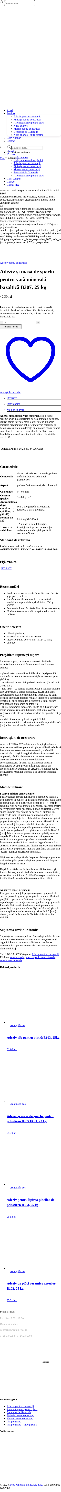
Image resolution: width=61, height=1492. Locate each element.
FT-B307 (6, 568)
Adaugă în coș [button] (18, 1025)
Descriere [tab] (12, 397)
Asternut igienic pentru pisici (22, 1409)
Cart (2, 158)
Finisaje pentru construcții (20, 1415)
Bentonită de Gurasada (19, 1412)
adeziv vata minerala (11, 960)
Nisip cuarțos (14, 1421)
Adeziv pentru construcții (13, 262)
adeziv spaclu (17, 957)
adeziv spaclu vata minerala (40, 957)
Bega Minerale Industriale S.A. (26, 1484)
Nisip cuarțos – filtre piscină (22, 1424)
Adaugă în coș (11, 326)
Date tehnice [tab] (13, 403)
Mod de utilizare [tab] (15, 409)
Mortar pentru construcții (20, 1418)
